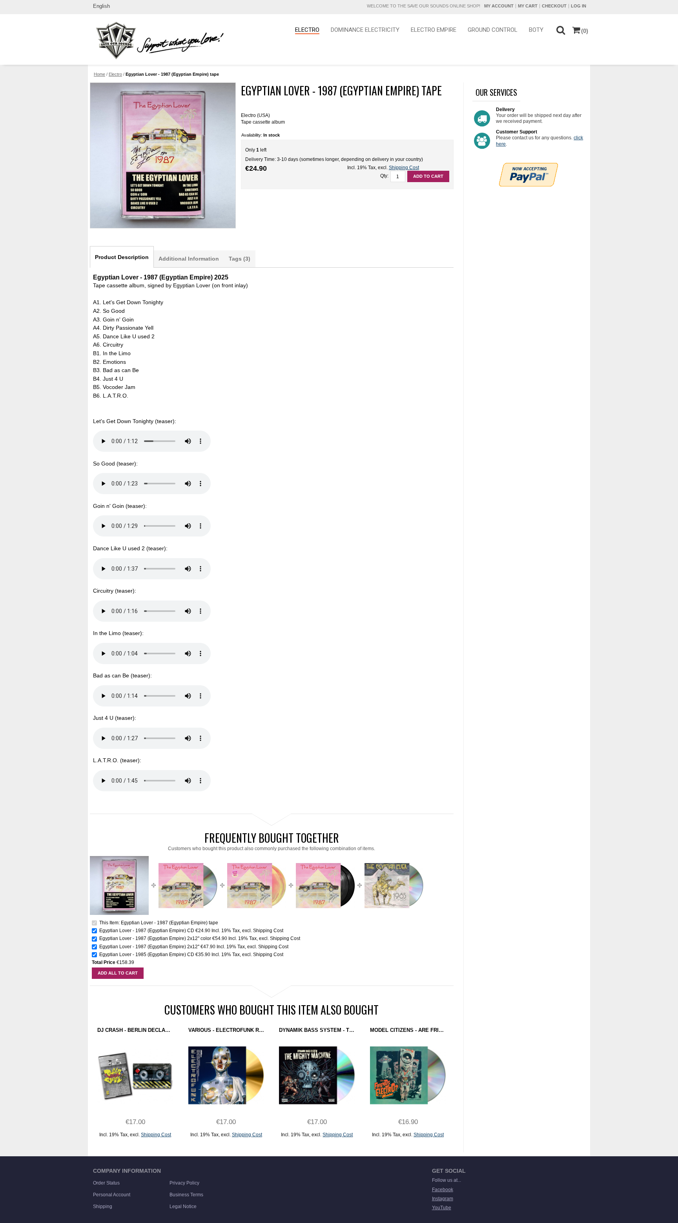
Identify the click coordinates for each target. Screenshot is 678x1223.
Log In (578, 6)
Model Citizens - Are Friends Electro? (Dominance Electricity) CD (408, 1030)
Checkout (554, 6)
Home (99, 74)
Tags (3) (239, 259)
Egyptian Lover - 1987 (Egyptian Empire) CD (146, 930)
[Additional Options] (528, 166)
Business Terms (186, 1194)
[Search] (560, 29)
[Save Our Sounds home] (158, 40)
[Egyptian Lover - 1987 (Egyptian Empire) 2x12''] (256, 859)
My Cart (528, 6)
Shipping (102, 1206)
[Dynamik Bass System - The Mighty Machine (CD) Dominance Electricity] (317, 1075)
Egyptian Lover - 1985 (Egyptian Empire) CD (146, 954)
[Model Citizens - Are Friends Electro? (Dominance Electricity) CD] (408, 1075)
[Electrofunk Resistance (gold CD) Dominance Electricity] (226, 1075)
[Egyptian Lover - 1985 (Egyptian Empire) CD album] (394, 859)
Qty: (384, 176)
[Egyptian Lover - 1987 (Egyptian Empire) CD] (188, 859)
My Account (499, 6)
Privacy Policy (184, 1183)
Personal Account (111, 1194)
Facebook (442, 1189)
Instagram (442, 1198)
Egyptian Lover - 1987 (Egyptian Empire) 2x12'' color (155, 938)
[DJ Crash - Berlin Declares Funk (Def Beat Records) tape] (135, 1075)
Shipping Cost (404, 167)
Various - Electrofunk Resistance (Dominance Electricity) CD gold (226, 1030)
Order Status (106, 1183)
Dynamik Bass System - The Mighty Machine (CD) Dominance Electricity (317, 1030)
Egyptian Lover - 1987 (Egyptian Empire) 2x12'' (149, 946)
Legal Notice (183, 1206)
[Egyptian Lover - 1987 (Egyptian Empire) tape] (162, 155)
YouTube (441, 1207)
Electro (115, 74)
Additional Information (189, 259)
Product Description (122, 257)
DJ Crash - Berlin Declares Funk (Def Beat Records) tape (135, 1030)
